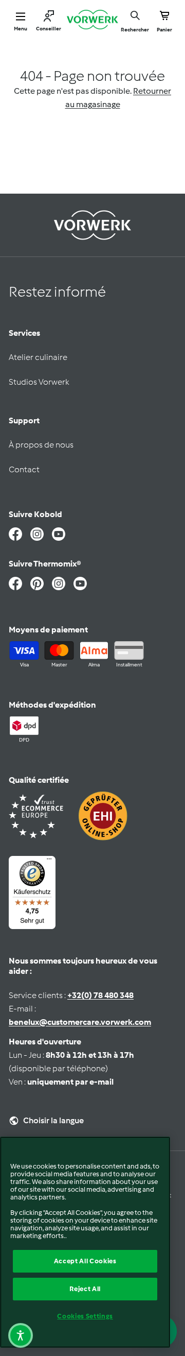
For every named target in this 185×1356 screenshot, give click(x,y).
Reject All (85, 1289)
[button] (20, 1335)
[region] (85, 1242)
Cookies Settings (85, 1316)
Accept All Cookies (85, 1261)
